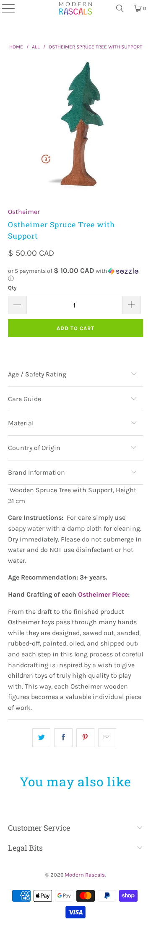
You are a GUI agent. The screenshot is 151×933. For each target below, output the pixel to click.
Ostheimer (24, 212)
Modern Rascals (85, 875)
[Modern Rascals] (75, 8)
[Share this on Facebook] (63, 737)
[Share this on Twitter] (41, 737)
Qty (12, 288)
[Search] (120, 8)
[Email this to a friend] (107, 737)
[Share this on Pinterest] (85, 737)
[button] (75, 274)
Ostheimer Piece (103, 594)
